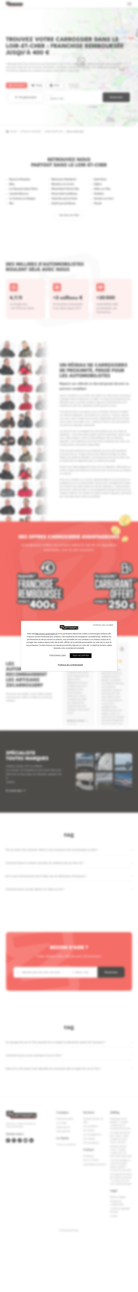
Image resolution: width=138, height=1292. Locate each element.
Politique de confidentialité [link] (70, 664)
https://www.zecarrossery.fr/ (46, 634)
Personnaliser (57, 655)
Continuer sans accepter (103, 625)
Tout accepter (81, 655)
